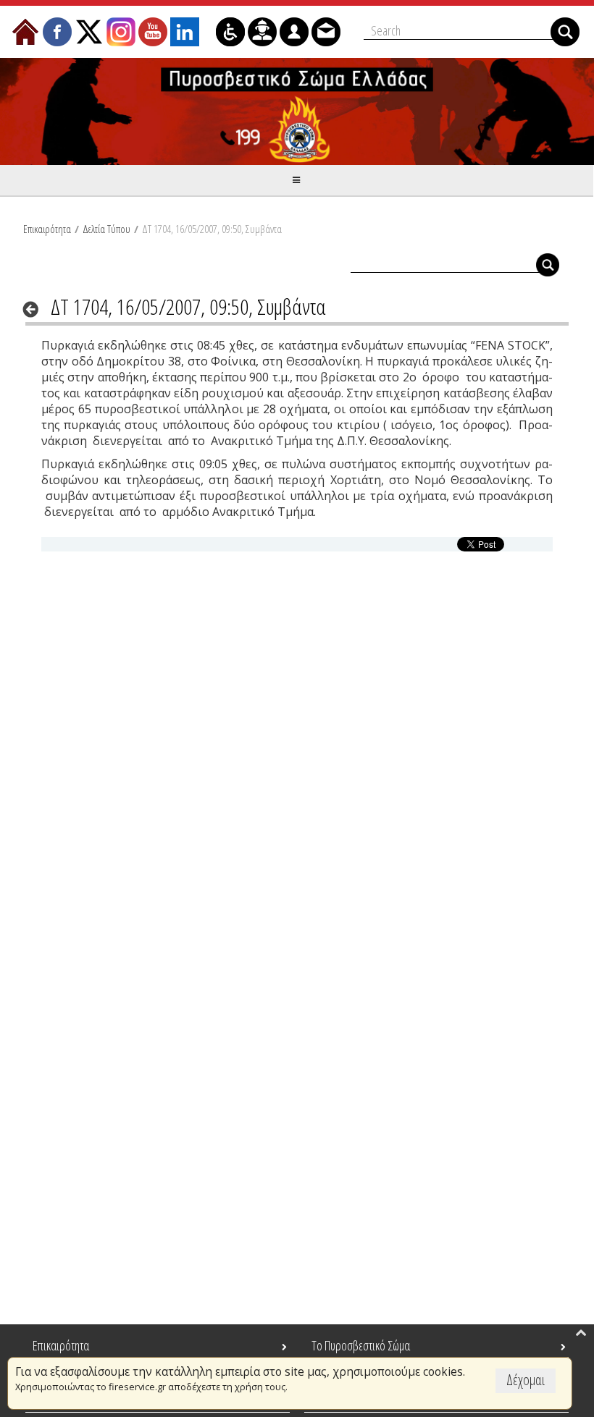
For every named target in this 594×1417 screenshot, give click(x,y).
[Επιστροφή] (35, 309)
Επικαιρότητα (47, 228)
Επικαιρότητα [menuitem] (61, 1345)
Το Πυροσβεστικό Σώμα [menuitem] (360, 1345)
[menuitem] (25, 31)
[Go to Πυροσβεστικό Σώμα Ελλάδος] (297, 111)
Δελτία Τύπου (106, 228)
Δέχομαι (525, 1379)
